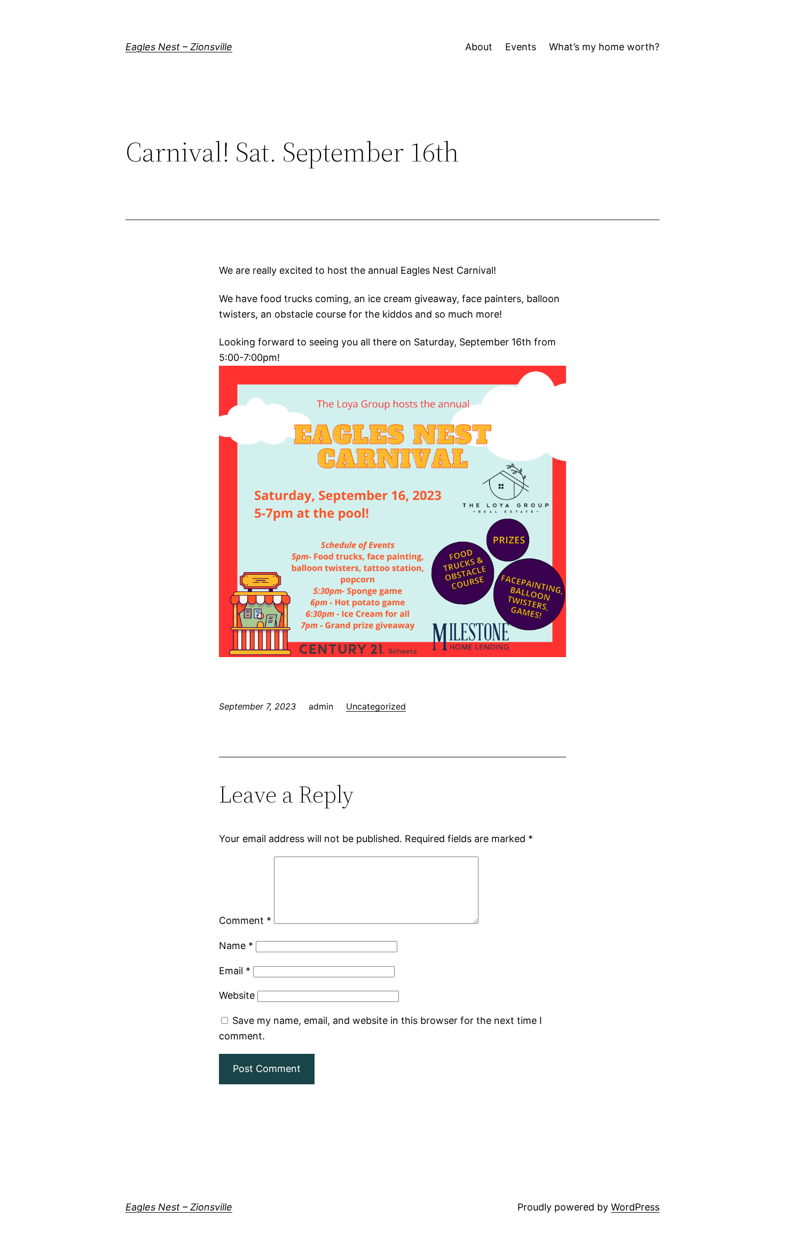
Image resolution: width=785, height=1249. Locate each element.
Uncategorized (376, 706)
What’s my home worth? (604, 46)
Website (237, 995)
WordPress (635, 1207)
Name (236, 945)
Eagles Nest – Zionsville (178, 46)
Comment (245, 920)
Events (520, 46)
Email (234, 970)
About (478, 46)
